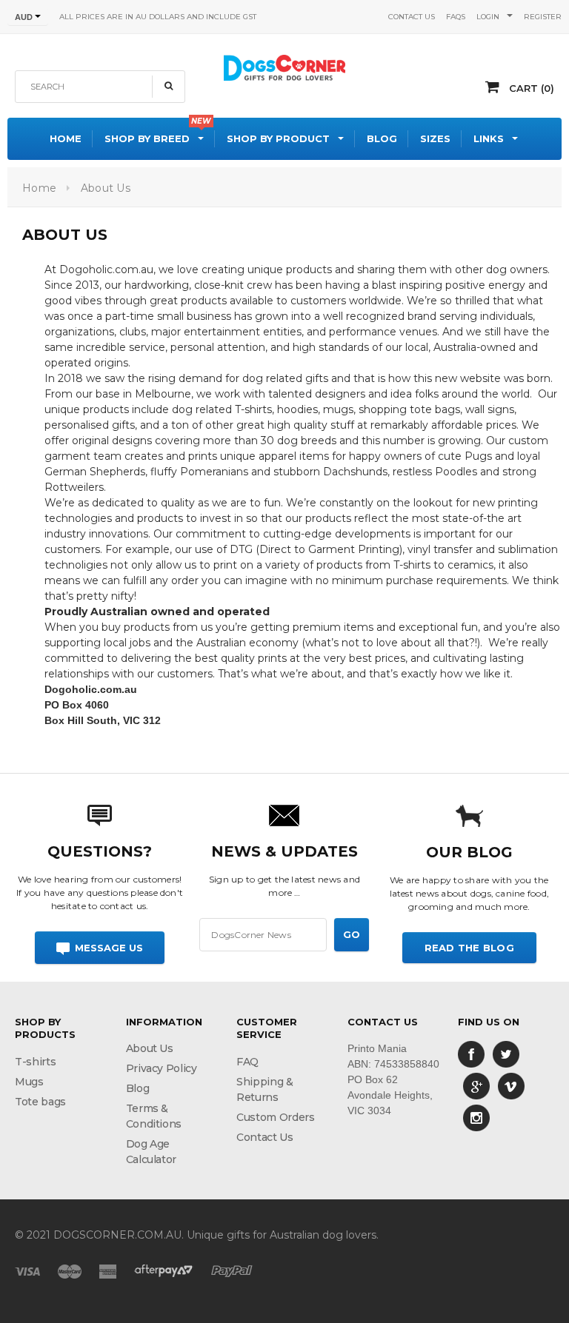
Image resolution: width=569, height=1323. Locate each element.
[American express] (107, 1270)
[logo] (284, 65)
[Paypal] (232, 1270)
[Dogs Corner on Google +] (476, 1085)
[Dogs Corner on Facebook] (471, 1053)
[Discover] (163, 1270)
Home (39, 188)
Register (543, 16)
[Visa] (27, 1270)
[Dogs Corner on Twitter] (506, 1053)
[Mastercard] (69, 1270)
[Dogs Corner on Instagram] (476, 1117)
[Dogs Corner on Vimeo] (511, 1085)
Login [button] (487, 16)
